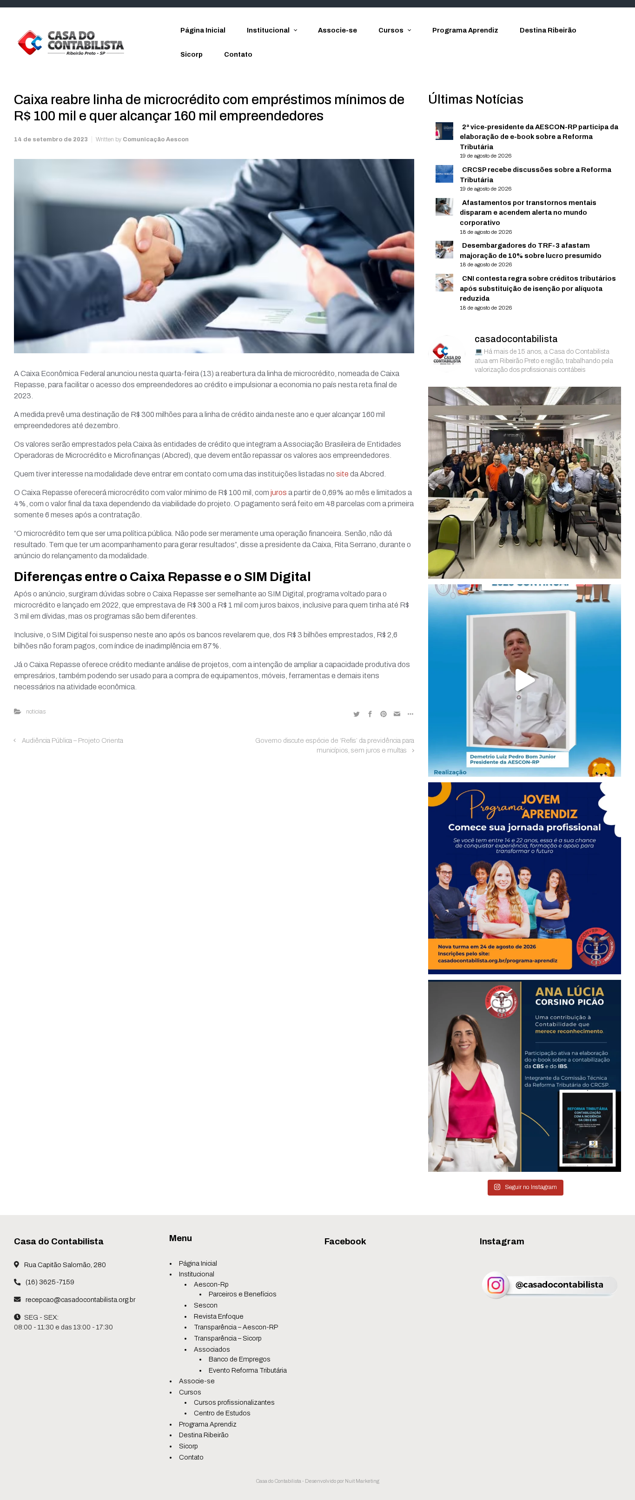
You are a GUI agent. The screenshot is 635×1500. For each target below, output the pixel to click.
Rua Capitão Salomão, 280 (64, 1265)
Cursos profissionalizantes (234, 1402)
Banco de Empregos (240, 1359)
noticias (36, 711)
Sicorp (188, 1446)
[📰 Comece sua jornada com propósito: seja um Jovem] (524, 877)
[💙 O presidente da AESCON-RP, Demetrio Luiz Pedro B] (524, 679)
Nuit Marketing (362, 1481)
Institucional (196, 1274)
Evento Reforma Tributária (248, 1370)
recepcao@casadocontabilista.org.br (79, 1299)
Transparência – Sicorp (228, 1338)
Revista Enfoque (219, 1316)
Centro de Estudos (222, 1413)
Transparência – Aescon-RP (236, 1327)
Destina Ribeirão (204, 1435)
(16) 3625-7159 (49, 1282)
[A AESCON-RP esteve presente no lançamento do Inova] (524, 482)
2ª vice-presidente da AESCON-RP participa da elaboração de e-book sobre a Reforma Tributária (539, 137)
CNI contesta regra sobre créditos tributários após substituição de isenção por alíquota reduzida (538, 288)
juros (279, 492)
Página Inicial (198, 1263)
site (342, 474)
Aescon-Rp (211, 1284)
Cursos (190, 1392)
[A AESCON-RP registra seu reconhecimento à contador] (524, 1075)
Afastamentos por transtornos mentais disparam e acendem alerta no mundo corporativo (528, 212)
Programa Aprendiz (208, 1424)
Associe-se (197, 1381)
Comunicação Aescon (156, 139)
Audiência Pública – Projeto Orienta (72, 740)
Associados (212, 1349)
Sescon (206, 1305)
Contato (191, 1457)
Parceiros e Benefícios (243, 1294)
